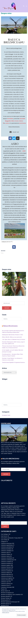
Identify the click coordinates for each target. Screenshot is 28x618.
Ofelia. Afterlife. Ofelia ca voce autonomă (12, 337)
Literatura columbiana (6, 558)
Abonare (6, 308)
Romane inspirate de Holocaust (9, 602)
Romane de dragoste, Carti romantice (10, 594)
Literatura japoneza (6, 574)
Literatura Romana (5, 580)
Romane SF (4, 605)
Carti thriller (4, 539)
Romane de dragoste (6, 592)
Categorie (3, 541)
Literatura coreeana (6, 561)
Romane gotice (5, 600)
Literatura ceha (5, 552)
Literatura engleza (5, 565)
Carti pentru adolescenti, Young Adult (10, 538)
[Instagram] (17, 138)
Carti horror (4, 536)
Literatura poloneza (6, 576)
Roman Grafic (4, 590)
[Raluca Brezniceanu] (11, 6)
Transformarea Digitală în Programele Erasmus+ (13, 362)
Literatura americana (6, 543)
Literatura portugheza (6, 578)
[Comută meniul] (26, 6)
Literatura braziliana (6, 548)
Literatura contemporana (7, 559)
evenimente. (22, 123)
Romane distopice (5, 596)
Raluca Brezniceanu (10, 326)
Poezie (2, 589)
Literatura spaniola (6, 583)
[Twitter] (14, 138)
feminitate (10, 118)
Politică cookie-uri (5, 612)
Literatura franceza (6, 567)
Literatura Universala (6, 587)
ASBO (23, 151)
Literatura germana (6, 569)
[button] (23, 6)
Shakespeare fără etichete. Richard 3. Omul (12, 334)
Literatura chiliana (5, 554)
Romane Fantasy (5, 598)
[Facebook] (10, 138)
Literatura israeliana (6, 570)
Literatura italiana (5, 572)
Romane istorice (5, 603)
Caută (5, 526)
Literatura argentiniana (7, 545)
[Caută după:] (11, 319)
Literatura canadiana (6, 550)
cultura (7, 123)
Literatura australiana (6, 547)
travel (16, 121)
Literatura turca (5, 585)
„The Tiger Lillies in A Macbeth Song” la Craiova (13, 339)
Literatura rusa (4, 581)
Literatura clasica (5, 556)
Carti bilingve (4, 534)
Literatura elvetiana (6, 563)
